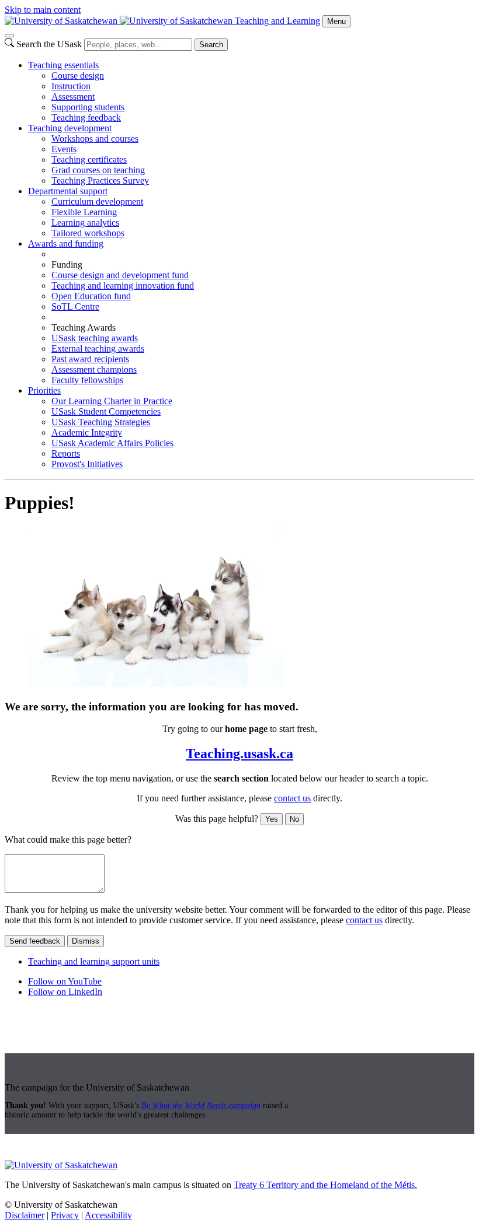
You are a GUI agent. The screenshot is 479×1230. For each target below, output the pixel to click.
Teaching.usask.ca (239, 753)
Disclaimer (24, 1215)
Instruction (71, 86)
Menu (336, 21)
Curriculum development (97, 201)
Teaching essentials (63, 65)
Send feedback (34, 941)
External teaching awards (97, 348)
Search (211, 44)
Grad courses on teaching (98, 170)
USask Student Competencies (106, 411)
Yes (271, 819)
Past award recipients (90, 359)
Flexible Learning (84, 212)
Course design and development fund (120, 275)
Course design (77, 75)
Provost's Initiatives (87, 464)
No (294, 819)
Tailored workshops (87, 233)
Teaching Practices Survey (100, 180)
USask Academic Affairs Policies (112, 443)
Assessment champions (94, 369)
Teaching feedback (86, 117)
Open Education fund (91, 296)
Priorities (44, 390)
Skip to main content (43, 10)
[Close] (9, 35)
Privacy (65, 1215)
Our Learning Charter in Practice (111, 401)
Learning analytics (85, 222)
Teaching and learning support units (93, 961)
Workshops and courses (94, 138)
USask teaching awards (94, 338)
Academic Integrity (86, 432)
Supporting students (87, 107)
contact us (292, 798)
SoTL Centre (75, 306)
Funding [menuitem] (66, 264)
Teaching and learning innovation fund (122, 285)
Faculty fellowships (87, 380)
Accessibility (108, 1215)
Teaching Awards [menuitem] (83, 327)
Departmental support (67, 191)
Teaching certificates (89, 159)
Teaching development (70, 128)
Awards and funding (65, 243)
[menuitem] (251, 91)
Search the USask (49, 44)
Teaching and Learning (277, 21)
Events (64, 149)
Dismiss (85, 941)
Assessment (73, 96)
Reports (65, 453)
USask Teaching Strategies (100, 422)
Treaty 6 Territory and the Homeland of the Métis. (325, 1185)
